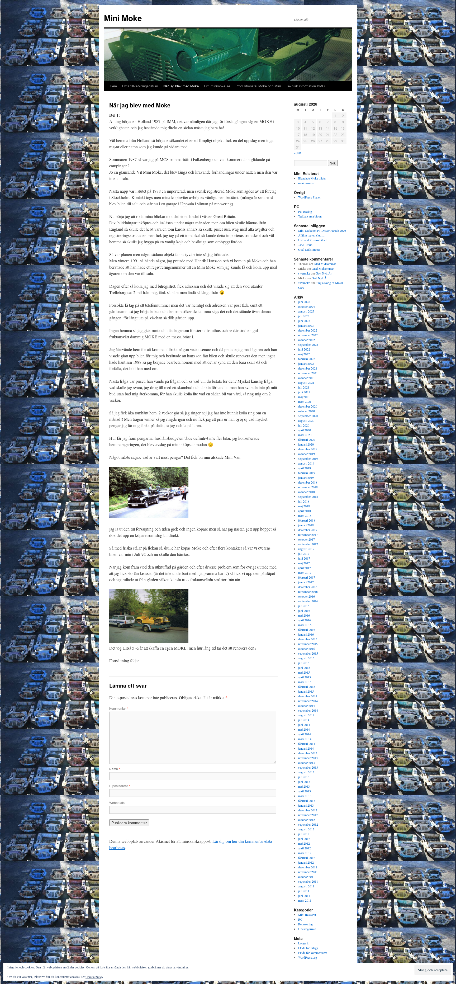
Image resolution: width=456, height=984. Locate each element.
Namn (114, 769)
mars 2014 (304, 739)
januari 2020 (306, 444)
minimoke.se (306, 183)
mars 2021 (304, 401)
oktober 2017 (306, 539)
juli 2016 (303, 606)
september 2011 (308, 881)
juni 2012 (304, 838)
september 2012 (308, 824)
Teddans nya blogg (310, 216)
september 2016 (308, 601)
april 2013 (304, 791)
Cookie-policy (94, 976)
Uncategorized (307, 929)
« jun (297, 152)
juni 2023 (304, 321)
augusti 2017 (306, 549)
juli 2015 (303, 663)
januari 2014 (306, 748)
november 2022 (308, 335)
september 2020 (308, 416)
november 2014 (308, 701)
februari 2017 (306, 577)
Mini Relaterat (307, 914)
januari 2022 (306, 363)
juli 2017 (303, 553)
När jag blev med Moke (181, 85)
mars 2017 (304, 572)
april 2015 (304, 677)
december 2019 (307, 449)
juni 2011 (304, 895)
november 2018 (308, 487)
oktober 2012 (306, 819)
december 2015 (307, 639)
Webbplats (117, 802)
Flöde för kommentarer (312, 952)
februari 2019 (306, 473)
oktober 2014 (306, 705)
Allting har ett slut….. (311, 235)
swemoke (304, 273)
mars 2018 (304, 515)
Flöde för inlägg (308, 948)
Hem (113, 85)
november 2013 (308, 758)
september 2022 (308, 344)
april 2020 (304, 430)
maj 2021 (304, 397)
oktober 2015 (306, 648)
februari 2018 (306, 520)
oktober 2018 (306, 492)
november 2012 (308, 815)
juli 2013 (303, 777)
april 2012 (304, 848)
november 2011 (308, 872)
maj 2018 (304, 506)
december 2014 (307, 696)
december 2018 (307, 482)
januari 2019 (306, 477)
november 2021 (308, 373)
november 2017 (308, 534)
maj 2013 (304, 786)
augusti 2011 (306, 886)
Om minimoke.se (217, 85)
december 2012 (307, 810)
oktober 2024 (306, 306)
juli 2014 (303, 720)
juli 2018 (303, 501)
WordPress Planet (309, 197)
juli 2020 (303, 425)
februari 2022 (306, 359)
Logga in (303, 943)
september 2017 (308, 544)
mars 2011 (304, 900)
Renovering (305, 924)
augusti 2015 (306, 658)
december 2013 (307, 753)
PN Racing (305, 211)
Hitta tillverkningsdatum (140, 85)
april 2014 (304, 734)
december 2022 (307, 330)
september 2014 (308, 710)
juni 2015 (304, 667)
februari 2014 (306, 743)
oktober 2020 (306, 411)
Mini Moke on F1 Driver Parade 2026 (322, 230)
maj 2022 (304, 354)
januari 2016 (306, 634)
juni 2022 (304, 349)
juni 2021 (304, 392)
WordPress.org (307, 957)
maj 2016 (304, 615)
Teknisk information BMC (305, 85)
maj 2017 (304, 563)
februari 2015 (306, 686)
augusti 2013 (306, 772)
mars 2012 (304, 853)
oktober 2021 (306, 378)
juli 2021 (303, 387)
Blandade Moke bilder (312, 178)
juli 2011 (303, 891)
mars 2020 (304, 435)
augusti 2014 (306, 715)
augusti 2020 (306, 420)
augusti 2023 (306, 311)
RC (300, 919)
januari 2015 (306, 691)
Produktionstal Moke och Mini (258, 85)
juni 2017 (304, 558)
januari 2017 (306, 582)
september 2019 (308, 458)
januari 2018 (306, 525)
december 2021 (307, 368)
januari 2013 (306, 805)
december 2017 (307, 530)
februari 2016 (306, 629)
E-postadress (119, 785)
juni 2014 (304, 724)
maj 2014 (304, 729)
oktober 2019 (306, 454)
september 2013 (308, 767)
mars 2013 (304, 796)
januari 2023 (306, 325)
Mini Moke (123, 17)
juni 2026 (304, 302)
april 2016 (304, 620)
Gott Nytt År (324, 273)
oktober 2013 (306, 762)
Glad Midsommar (309, 249)
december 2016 (307, 587)
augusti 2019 (306, 463)
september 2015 (308, 653)
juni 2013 (304, 781)
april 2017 (304, 568)
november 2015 (308, 644)
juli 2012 (303, 834)
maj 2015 (304, 672)
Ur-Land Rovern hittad (312, 240)
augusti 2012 (306, 829)
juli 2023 (303, 316)
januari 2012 (306, 862)
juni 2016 (304, 610)
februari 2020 (306, 439)
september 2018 (308, 496)
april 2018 (304, 511)
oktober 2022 (306, 340)
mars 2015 (304, 682)
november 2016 (308, 591)
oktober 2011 (306, 876)
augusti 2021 (306, 382)
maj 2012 (304, 843)
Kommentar (118, 708)
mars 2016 (304, 625)
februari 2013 (306, 800)
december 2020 (307, 406)
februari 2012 (306, 857)
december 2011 (307, 867)
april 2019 (304, 468)
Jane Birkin (305, 245)
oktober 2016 (306, 596)
